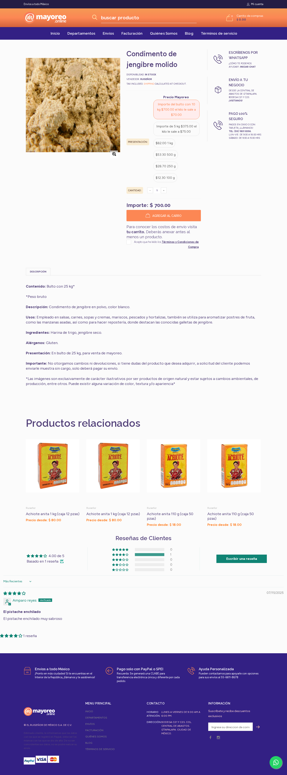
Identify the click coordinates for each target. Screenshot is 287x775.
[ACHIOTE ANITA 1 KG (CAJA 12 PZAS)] (53, 471)
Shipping (149, 83)
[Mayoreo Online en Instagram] (218, 737)
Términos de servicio (219, 33)
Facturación (131, 33)
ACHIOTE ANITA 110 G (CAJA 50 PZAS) (170, 516)
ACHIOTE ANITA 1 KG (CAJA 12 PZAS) (52, 514)
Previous (16, 481)
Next (270, 481)
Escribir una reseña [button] (241, 559)
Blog (189, 33)
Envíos (108, 33)
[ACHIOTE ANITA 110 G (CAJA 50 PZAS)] (174, 471)
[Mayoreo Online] (39, 711)
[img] (14, 593)
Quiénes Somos (163, 33)
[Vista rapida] (74, 444)
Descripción (38, 271)
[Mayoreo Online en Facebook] (211, 737)
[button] (49, 529)
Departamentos (81, 33)
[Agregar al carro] (76, 529)
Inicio (55, 33)
